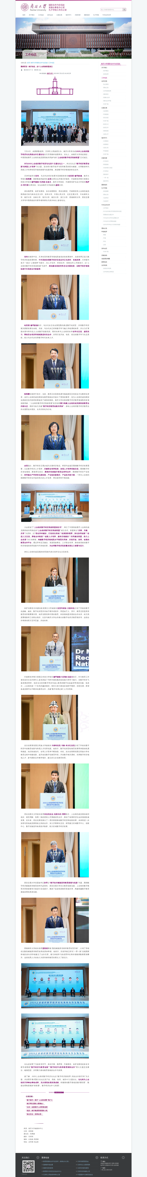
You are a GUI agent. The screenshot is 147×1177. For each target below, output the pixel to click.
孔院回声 (105, 201)
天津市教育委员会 (83, 1161)
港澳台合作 (106, 97)
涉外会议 (50, 15)
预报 (104, 235)
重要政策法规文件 (108, 214)
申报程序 (104, 231)
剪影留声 (105, 174)
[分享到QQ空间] (41, 1150)
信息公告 (105, 147)
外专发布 (105, 161)
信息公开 (105, 134)
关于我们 (31, 15)
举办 (104, 241)
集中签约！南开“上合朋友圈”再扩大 (40, 1100)
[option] (69, 73)
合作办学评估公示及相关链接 (111, 224)
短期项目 (105, 144)
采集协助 (104, 255)
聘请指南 (105, 164)
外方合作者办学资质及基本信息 (112, 211)
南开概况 (105, 70)
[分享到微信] (28, 1150)
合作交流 (104, 81)
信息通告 (105, 111)
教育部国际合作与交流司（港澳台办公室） (56, 1161)
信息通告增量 (106, 258)
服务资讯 (105, 181)
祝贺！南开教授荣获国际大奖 (37, 1110)
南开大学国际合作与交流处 (39, 62)
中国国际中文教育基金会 (85, 1174)
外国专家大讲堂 (107, 168)
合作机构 (104, 265)
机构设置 (105, 74)
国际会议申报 (107, 101)
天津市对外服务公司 (83, 1171)
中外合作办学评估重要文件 (111, 218)
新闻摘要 (105, 191)
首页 (23, 15)
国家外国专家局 (48, 1168)
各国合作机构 (107, 268)
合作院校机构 (107, 91)
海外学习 (68, 15)
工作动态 (41, 15)
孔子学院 (96, 15)
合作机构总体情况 (108, 271)
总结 (104, 244)
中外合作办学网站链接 (109, 221)
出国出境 (59, 15)
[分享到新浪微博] (31, 1150)
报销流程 (105, 131)
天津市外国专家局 (83, 1168)
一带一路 (105, 177)
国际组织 (87, 15)
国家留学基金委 (48, 1164)
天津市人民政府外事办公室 (51, 1174)
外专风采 (105, 171)
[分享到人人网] (38, 1150)
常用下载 (105, 104)
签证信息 (105, 117)
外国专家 (77, 15)
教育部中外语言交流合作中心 (52, 1171)
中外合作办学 (106, 15)
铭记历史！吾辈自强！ (35, 1114)
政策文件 (105, 127)
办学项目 (105, 208)
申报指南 (105, 114)
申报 (104, 238)
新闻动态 (104, 262)
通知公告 (105, 87)
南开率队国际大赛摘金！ (35, 1103)
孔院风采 (105, 198)
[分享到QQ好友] (35, 1150)
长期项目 (105, 141)
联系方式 (105, 124)
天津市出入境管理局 (83, 1164)
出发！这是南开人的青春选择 (37, 1107)
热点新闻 (105, 84)
